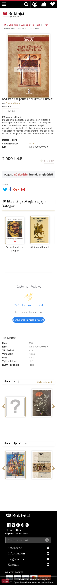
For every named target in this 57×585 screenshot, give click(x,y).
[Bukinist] (13, 14)
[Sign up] (47, 540)
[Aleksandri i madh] (39, 229)
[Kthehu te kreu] (5, 25)
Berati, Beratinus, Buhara (15, 482)
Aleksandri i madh (39, 247)
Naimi (31, 144)
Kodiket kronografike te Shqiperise (42, 484)
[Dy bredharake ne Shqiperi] (14, 229)
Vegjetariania (15, 419)
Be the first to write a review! (28, 319)
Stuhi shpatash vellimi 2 (42, 420)
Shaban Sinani (13, 103)
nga (3, 103)
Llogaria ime (16, 559)
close (5, 581)
